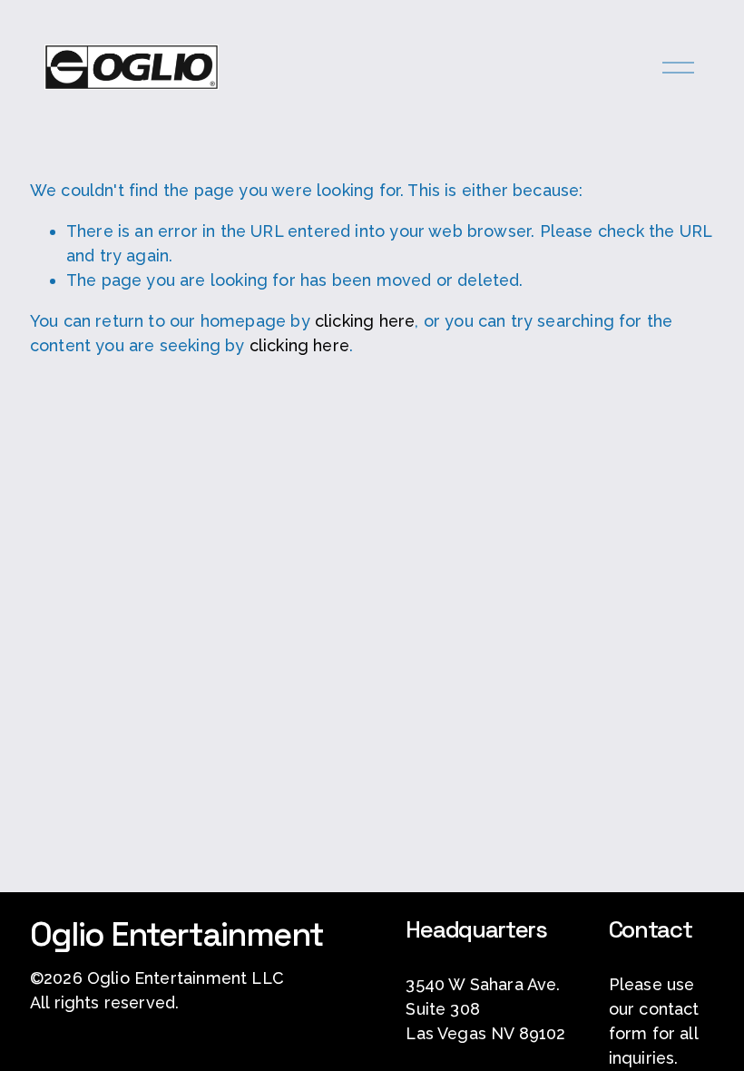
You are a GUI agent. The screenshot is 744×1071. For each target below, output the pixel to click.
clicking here (365, 320)
